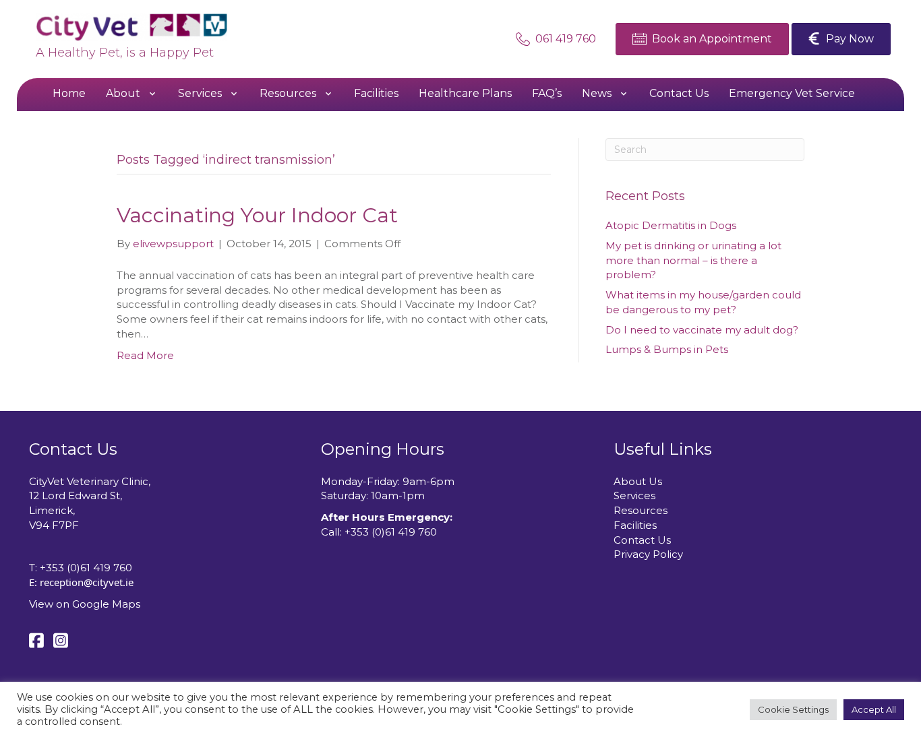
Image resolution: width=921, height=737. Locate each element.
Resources (640, 510)
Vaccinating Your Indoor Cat (257, 215)
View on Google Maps (84, 604)
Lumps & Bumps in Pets (666, 349)
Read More (145, 355)
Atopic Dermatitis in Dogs (670, 225)
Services (634, 495)
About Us (638, 481)
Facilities (635, 525)
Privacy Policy (648, 554)
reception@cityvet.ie (86, 582)
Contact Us (642, 540)
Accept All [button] (874, 709)
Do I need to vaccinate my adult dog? (701, 329)
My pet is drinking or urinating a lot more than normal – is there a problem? (693, 260)
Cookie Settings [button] (793, 709)
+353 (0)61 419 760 (86, 567)
